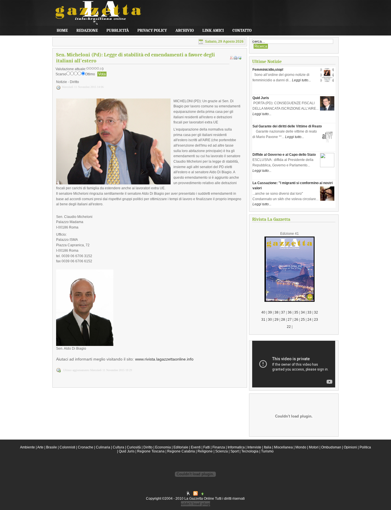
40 (263, 312)
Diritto (148, 447)
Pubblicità (117, 30)
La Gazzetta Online (95, 16)
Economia (163, 447)
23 (316, 320)
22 (289, 327)
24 (309, 320)
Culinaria (103, 447)
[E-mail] (239, 58)
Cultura (118, 447)
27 (290, 320)
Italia (267, 447)
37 (283, 312)
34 (303, 312)
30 (270, 320)
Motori (314, 447)
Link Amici (213, 30)
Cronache (85, 447)
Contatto (242, 30)
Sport (234, 451)
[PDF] (231, 58)
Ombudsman (331, 447)
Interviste (254, 447)
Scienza (221, 451)
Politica (365, 447)
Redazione (87, 30)
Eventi (196, 447)
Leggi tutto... (301, 80)
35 (296, 312)
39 (270, 312)
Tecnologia (249, 451)
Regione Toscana (151, 451)
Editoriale (180, 447)
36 (290, 312)
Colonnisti (67, 447)
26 (296, 320)
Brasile (51, 447)
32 (316, 312)
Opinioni (350, 447)
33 (309, 312)
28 (283, 320)
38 (277, 312)
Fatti (206, 447)
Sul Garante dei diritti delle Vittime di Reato (287, 126)
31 (263, 320)
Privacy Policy (152, 30)
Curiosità (134, 447)
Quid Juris (260, 98)
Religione (205, 451)
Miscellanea (283, 447)
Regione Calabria (181, 451)
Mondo (300, 447)
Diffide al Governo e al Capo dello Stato (284, 155)
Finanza (218, 447)
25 (303, 320)
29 (277, 320)
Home (62, 30)
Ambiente (27, 447)
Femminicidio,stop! (267, 70)
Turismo (267, 451)
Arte (40, 447)
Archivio (184, 30)
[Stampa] (235, 58)
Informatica (236, 447)
